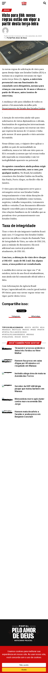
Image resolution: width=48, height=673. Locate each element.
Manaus (7, 330)
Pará (33, 330)
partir (41, 330)
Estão (36, 327)
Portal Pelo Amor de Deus (17, 38)
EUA (42, 327)
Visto (25, 337)
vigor (18, 337)
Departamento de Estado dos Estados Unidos (23, 108)
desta (28, 327)
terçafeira (8, 337)
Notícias (17, 330)
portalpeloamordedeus (14, 334)
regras (30, 334)
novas (26, 330)
